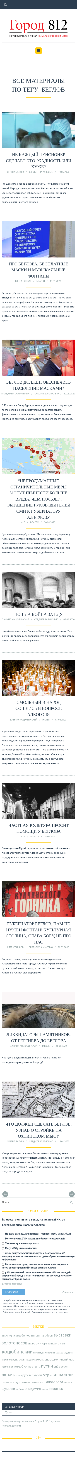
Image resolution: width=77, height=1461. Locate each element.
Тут (7, 1412)
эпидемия (33, 1389)
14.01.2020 (63, 1141)
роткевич (10, 1375)
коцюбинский (17, 1352)
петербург (20, 1366)
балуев (17, 1336)
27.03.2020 (49, 836)
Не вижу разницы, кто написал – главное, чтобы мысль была (38, 1234)
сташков (58, 1374)
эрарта (45, 1389)
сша (70, 1375)
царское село (37, 1382)
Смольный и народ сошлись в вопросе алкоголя (38, 708)
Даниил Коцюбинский (15, 619)
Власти (34, 522)
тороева (5, 1382)
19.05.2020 (63, 172)
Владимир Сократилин (15, 393)
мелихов (7, 1360)
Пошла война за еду (38, 614)
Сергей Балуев (15, 172)
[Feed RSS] (4, 4)
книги (63, 1344)
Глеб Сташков (23, 281)
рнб (56, 1366)
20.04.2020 (49, 522)
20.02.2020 (63, 947)
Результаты (67, 1292)
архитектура (8, 1336)
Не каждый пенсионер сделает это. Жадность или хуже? (38, 160)
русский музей (32, 1375)
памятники (7, 1367)
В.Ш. (23, 836)
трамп (12, 1382)
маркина (59, 1353)
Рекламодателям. (11, 1426)
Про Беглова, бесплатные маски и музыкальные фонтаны (38, 270)
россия (63, 1366)
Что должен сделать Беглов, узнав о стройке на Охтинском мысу (38, 1130)
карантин (47, 1344)
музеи (15, 1360)
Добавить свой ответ (12, 1284)
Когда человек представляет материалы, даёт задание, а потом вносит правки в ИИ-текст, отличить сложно (35, 1266)
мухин (22, 1360)
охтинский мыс (64, 1359)
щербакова (20, 1389)
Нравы (46, 720)
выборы (48, 1335)
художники (23, 1382)
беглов (25, 1335)
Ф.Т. (23, 522)
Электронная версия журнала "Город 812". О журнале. (31, 1421)
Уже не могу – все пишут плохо (22, 1243)
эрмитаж (56, 1389)
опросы (49, 1359)
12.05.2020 (69, 393)
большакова (37, 1336)
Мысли (41, 281)
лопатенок (50, 1353)
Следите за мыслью (41, 172)
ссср (45, 1375)
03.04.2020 (60, 720)
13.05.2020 (55, 281)
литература (39, 1353)
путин (47, 1366)
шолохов (68, 1382)
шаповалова (53, 1382)
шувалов (8, 1389)
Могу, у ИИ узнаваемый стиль (21, 1248)
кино (55, 1343)
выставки (62, 1335)
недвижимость (35, 1359)
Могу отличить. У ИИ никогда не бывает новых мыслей (35, 1238)
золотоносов (14, 1343)
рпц (20, 1375)
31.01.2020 (61, 1046)
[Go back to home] (38, 25)
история (34, 1343)
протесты (34, 1366)
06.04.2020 (68, 619)
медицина (68, 1353)
